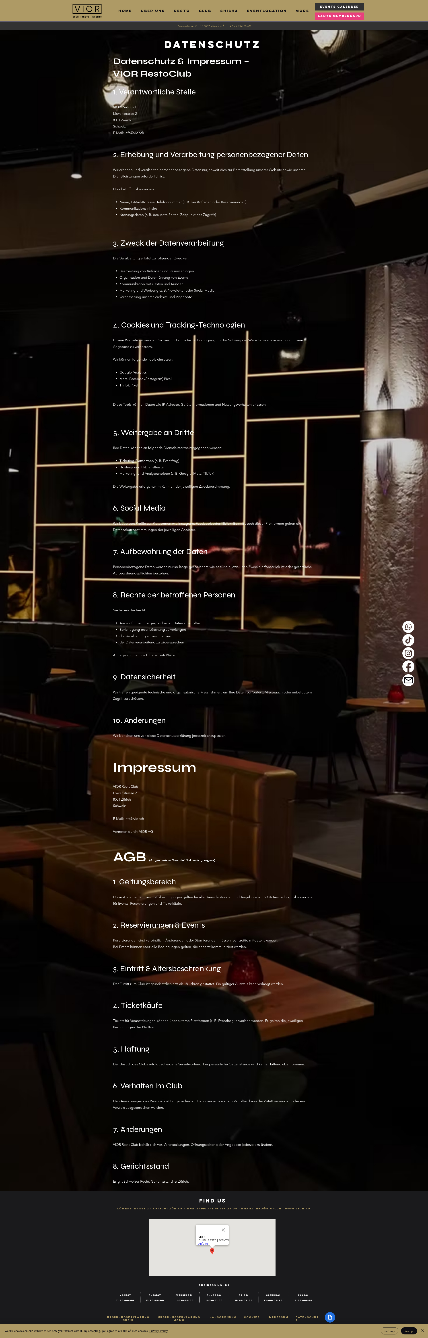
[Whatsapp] (408, 627)
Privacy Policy (158, 1331)
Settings (390, 1331)
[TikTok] (408, 640)
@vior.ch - (274, 1208)
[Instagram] (408, 653)
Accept (409, 1331)
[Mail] (408, 680)
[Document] (330, 1317)
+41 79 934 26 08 (222, 1208)
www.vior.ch (298, 1208)
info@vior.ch (134, 133)
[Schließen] (422, 1330)
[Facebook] (408, 666)
